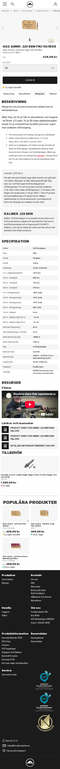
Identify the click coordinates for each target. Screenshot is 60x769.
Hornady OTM (8, 659)
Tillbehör (53, 94)
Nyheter (5, 583)
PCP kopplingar (9, 649)
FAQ (33, 583)
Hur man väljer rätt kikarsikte (15, 663)
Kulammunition (43, 11)
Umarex (5, 645)
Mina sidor (35, 586)
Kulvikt (7, 62)
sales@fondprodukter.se (18, 746)
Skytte (15, 11)
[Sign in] (55, 4)
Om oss (34, 579)
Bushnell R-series (10, 656)
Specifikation (25, 94)
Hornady (40, 156)
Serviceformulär (9, 674)
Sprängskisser (37, 638)
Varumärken (7, 579)
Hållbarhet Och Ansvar (41, 597)
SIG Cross (6, 641)
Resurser (39, 94)
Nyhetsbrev (36, 600)
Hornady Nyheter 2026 (12, 638)
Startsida (5, 11)
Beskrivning (8, 94)
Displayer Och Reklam (12, 652)
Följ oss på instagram (16, 751)
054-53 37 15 (11, 741)
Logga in (30, 80)
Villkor (4, 615)
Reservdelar (36, 641)
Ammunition (27, 11)
